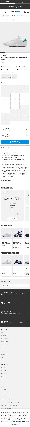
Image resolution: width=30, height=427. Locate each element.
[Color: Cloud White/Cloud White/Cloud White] (14, 76)
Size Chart (26, 83)
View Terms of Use (14, 421)
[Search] (3, 15)
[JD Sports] (22, 2)
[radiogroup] (15, 132)
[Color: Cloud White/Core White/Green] (3, 76)
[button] (15, 203)
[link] (15, 11)
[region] (15, 418)
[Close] (28, 410)
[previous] (2, 6)
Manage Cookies (15, 424)
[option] (15, 37)
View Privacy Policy (24, 421)
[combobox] (15, 15)
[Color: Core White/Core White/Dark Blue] (8, 76)
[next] (28, 6)
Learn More (24, 66)
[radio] (27, 129)
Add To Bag (16, 142)
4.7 (1, 55)
